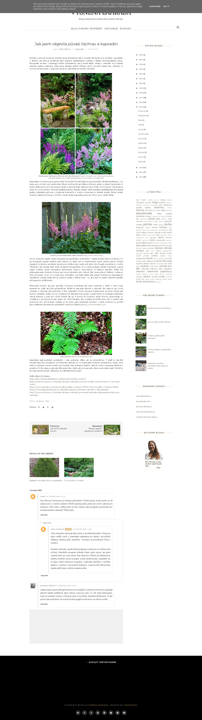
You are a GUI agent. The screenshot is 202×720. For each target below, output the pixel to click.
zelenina (140, 271)
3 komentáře (93, 49)
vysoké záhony (142, 263)
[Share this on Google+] (48, 407)
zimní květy (153, 274)
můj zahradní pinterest (145, 412)
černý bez (140, 279)
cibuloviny (159, 207)
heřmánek (140, 216)
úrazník (154, 276)
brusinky (154, 205)
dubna (141, 148)
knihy (168, 224)
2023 (141, 69)
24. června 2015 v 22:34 (66, 586)
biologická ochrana (143, 202)
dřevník (169, 210)
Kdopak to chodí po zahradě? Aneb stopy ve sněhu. (158, 365)
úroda (162, 276)
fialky (159, 213)
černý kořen (149, 279)
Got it (166, 6)
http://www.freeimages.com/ (82, 357)
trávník (149, 258)
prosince (142, 111)
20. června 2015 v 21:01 (82, 529)
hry (137, 219)
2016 (141, 102)
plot (144, 242)
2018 (141, 93)
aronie (156, 200)
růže (152, 251)
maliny (144, 232)
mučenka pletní (166, 235)
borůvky (162, 202)
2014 (141, 167)
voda (169, 260)
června (141, 138)
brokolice (146, 205)
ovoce (152, 240)
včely (152, 266)
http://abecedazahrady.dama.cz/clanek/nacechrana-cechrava (58, 379)
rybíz (147, 251)
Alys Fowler (141, 200)
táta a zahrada (159, 259)
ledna (140, 161)
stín (47, 401)
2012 (141, 177)
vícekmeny (160, 264)
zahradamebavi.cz (144, 396)
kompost (139, 227)
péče (143, 245)
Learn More (155, 6)
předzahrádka (153, 245)
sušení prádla (142, 256)
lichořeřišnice (163, 230)
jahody (151, 218)
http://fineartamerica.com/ (76, 178)
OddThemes (131, 705)
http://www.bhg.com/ (96, 178)
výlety (169, 263)
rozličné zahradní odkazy (146, 417)
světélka (154, 255)
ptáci (138, 245)
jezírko (147, 224)
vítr (165, 263)
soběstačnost (167, 251)
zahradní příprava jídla (151, 269)
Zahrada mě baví (48, 586)
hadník (169, 213)
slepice (158, 251)
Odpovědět (44, 515)
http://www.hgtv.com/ (88, 176)
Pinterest (96, 28)
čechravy (40, 401)
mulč (157, 235)
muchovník (151, 235)
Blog (74, 28)
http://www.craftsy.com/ (93, 255)
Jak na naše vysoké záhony (159, 322)
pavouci (169, 240)
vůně (156, 266)
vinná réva (161, 260)
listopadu (142, 115)
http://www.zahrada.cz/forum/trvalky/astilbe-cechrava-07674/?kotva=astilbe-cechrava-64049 (74, 387)
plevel (138, 243)
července (142, 134)
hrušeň (169, 216)
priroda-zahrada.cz (144, 406)
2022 (141, 74)
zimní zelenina (166, 274)
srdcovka (139, 253)
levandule (154, 230)
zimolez (139, 277)
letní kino (146, 230)
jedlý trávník (158, 221)
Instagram (111, 28)
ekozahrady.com (143, 401)
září (140, 124)
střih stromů (160, 253)
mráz (144, 235)
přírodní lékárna (142, 248)
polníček (156, 243)
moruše (157, 232)
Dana (42, 496)
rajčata (151, 248)
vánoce (153, 263)
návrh (161, 237)
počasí (169, 243)
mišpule (150, 232)
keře (155, 224)
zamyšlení (167, 269)
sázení (162, 256)
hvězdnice (143, 219)
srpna (141, 129)
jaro (158, 218)
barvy (163, 200)
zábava (146, 276)
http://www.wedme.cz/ (94, 304)
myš (146, 238)
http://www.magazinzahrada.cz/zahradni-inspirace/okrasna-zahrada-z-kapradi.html (69, 389)
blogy (155, 202)
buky (160, 205)
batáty (169, 200)
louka (138, 232)
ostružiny (145, 240)
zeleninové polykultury (159, 271)
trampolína (140, 258)
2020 (141, 83)
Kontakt (125, 28)
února (141, 157)
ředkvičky (158, 279)
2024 (141, 64)
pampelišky (160, 240)
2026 (141, 55)
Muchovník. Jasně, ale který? (159, 308)
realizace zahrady (163, 247)
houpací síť (156, 216)
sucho (169, 253)
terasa (170, 256)
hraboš (163, 216)
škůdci (139, 281)
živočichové (148, 281)
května (141, 143)
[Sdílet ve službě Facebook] (39, 407)
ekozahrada (144, 213)
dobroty (140, 210)
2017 (141, 97)
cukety (169, 208)
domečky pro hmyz (152, 210)
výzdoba (144, 266)
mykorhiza (140, 238)
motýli (163, 232)
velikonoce (151, 261)
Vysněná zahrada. (98, 705)
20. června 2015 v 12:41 (55, 496)
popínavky (163, 243)
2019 (141, 88)
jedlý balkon (148, 221)
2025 (141, 59)
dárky (163, 210)
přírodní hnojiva (165, 245)
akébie (150, 200)
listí (170, 230)
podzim (149, 243)
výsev (137, 266)
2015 (141, 107)
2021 (141, 78)
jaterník (164, 219)
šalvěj (165, 279)
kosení (155, 227)
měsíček (153, 237)
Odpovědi (47, 523)
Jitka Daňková (57, 529)
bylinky (148, 207)
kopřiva (147, 227)
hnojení (148, 216)
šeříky (170, 279)
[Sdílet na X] (43, 407)
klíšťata (161, 225)
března (141, 152)
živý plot (158, 282)
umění (143, 261)
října (140, 120)
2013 (141, 172)
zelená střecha (141, 274)
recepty (140, 250)
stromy (146, 253)
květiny (163, 227)
